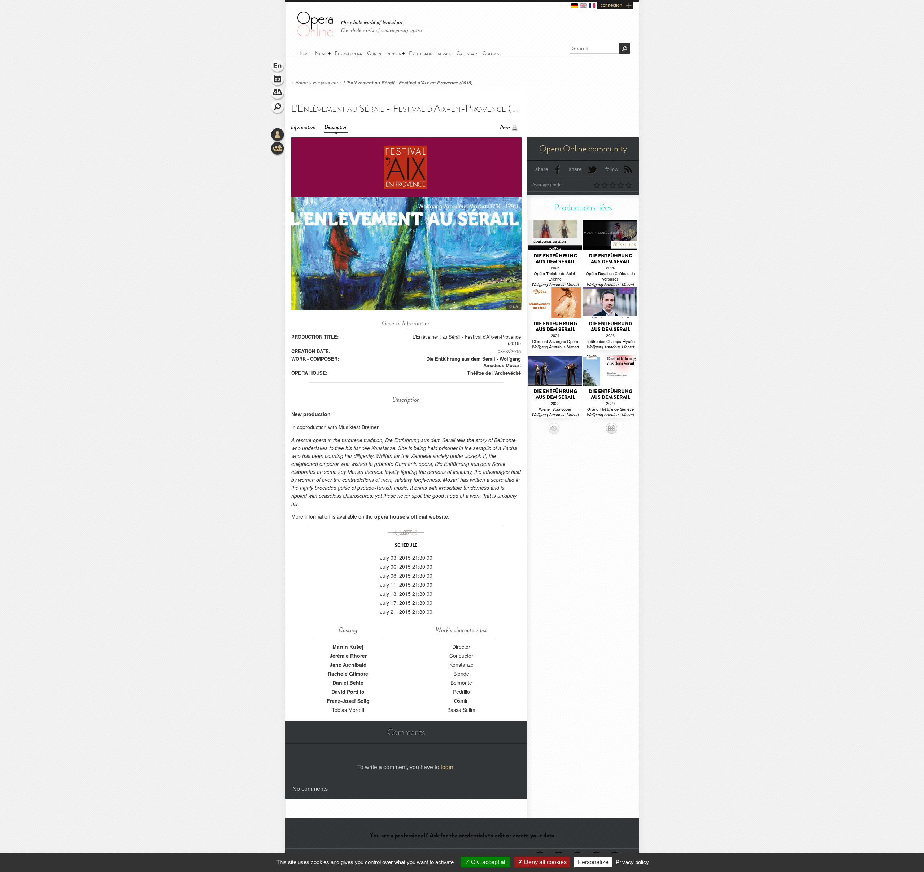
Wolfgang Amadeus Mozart (502, 362)
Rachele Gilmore (348, 673)
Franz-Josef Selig (348, 700)
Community (278, 149)
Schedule (278, 80)
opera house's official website (411, 516)
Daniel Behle (347, 682)
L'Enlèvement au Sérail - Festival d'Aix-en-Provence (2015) (407, 82)
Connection (278, 135)
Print (505, 128)
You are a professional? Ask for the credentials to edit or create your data (462, 835)
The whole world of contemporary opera (381, 29)
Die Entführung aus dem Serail (460, 358)
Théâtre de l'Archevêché (494, 372)
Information (303, 127)
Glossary (278, 94)
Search (278, 107)
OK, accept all (488, 862)
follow (611, 169)
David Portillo (348, 691)
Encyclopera (325, 82)
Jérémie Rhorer (348, 655)
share (541, 169)
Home (301, 82)
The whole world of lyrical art (371, 22)
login (447, 767)
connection (611, 5)
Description (336, 127)
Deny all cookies (545, 862)
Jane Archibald (348, 664)
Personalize (593, 862)
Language (278, 66)
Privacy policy (632, 862)
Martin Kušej (347, 646)
